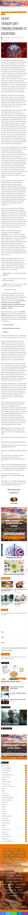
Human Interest (5, 765)
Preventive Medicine (22, 12)
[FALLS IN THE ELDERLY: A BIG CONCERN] (21, 598)
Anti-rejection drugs (14, 489)
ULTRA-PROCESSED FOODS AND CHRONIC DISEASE (7, 590)
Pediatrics (4, 825)
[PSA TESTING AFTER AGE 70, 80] (21, 584)
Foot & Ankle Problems (7, 841)
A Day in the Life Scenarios (8, 786)
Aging (3, 790)
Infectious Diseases (6, 781)
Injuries (3, 827)
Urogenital (4, 813)
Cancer (3, 788)
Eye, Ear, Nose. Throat (7, 836)
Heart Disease (9, 9)
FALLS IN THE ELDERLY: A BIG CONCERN (20, 603)
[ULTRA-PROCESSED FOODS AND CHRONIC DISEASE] (7, 584)
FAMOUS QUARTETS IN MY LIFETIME (17, 699)
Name (3, 631)
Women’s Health (5, 820)
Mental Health (5, 802)
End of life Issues (6, 829)
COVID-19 (4, 806)
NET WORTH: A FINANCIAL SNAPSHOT (18, 693)
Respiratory (4, 832)
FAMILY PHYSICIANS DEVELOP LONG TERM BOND (7, 603)
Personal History (6, 795)
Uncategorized (5, 834)
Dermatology (5, 818)
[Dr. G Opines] (11, 4)
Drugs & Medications (6, 12)
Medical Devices (6, 822)
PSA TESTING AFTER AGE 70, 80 (21, 590)
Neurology (4, 779)
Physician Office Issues (7, 774)
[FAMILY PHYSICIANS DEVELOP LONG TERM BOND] (7, 598)
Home (3, 9)
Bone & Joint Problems (7, 800)
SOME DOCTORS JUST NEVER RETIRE (10, 724)
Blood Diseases (5, 838)
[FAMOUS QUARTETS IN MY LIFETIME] (5, 701)
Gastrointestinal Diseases (8, 797)
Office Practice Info (6, 784)
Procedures (4, 793)
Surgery (3, 14)
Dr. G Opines (5, 37)
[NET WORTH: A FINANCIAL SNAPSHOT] (5, 695)
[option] (14, 717)
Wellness (4, 804)
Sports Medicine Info (6, 816)
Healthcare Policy (6, 777)
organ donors (14, 492)
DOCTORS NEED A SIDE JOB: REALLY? (10, 681)
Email (2, 637)
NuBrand (17, 901)
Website (3, 642)
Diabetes (4, 809)
